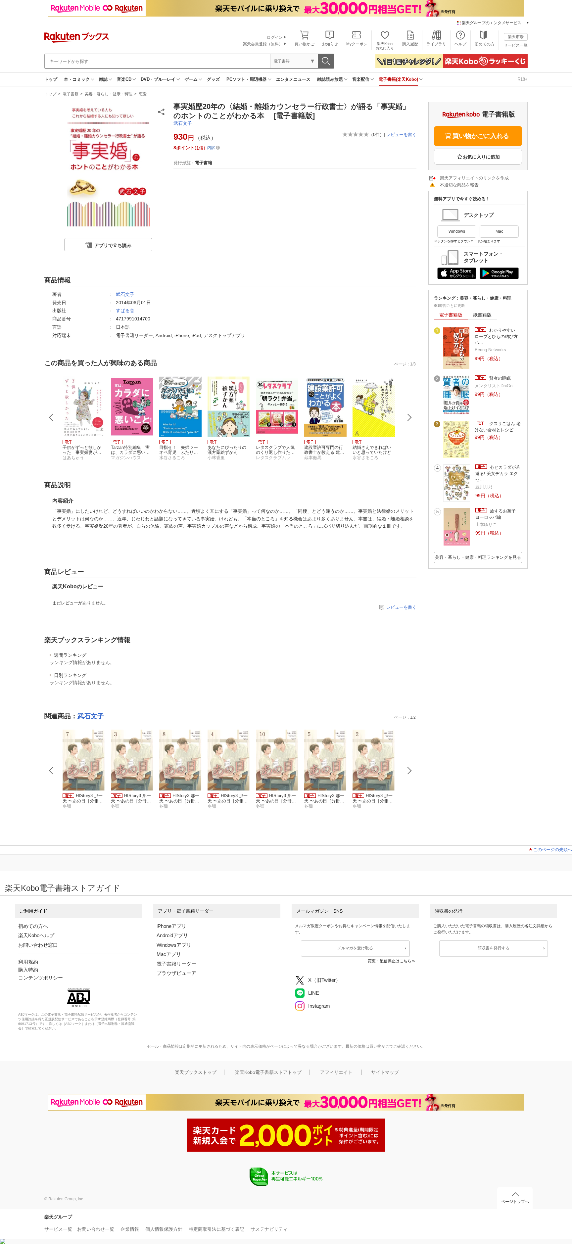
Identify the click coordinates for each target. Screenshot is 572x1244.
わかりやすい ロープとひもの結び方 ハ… (498, 336)
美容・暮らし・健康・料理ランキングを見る (478, 557)
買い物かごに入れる (481, 135)
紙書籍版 (482, 314)
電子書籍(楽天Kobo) (398, 79)
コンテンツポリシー (40, 978)
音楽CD (124, 79)
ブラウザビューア (176, 973)
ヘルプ (460, 44)
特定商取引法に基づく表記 (216, 1229)
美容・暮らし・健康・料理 (108, 94)
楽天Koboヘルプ (36, 935)
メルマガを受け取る (355, 948)
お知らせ (330, 44)
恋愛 (143, 94)
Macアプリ (169, 954)
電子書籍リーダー (176, 964)
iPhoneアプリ (171, 926)
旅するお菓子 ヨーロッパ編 (497, 513)
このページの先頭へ (552, 849)
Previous (51, 417)
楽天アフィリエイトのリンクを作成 (474, 177)
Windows (457, 231)
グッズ (213, 79)
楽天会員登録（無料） (263, 44)
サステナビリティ (269, 1229)
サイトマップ (385, 1072)
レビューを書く (401, 134)
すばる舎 (125, 310)
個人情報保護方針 (163, 1229)
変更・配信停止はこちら (389, 961)
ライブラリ (436, 44)
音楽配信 (360, 79)
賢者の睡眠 (499, 378)
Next (409, 417)
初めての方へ (33, 926)
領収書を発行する (493, 948)
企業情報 (129, 1229)
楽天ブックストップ (195, 1072)
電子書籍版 (450, 314)
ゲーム (191, 79)
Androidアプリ (172, 935)
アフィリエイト (336, 1072)
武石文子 (182, 123)
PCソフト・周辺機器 (246, 79)
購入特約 (28, 970)
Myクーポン (356, 44)
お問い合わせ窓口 (38, 945)
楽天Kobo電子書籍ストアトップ (268, 1072)
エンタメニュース (293, 79)
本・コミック (77, 79)
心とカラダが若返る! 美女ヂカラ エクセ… (497, 473)
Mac (499, 231)
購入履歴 (410, 44)
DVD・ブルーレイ (158, 79)
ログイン (275, 37)
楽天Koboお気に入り (385, 46)
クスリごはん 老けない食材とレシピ (498, 426)
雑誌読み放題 (330, 79)
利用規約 (28, 962)
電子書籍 (70, 94)
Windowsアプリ (174, 945)
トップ (50, 79)
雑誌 (103, 79)
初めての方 (485, 44)
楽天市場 (516, 36)
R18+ (522, 79)
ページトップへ (515, 1201)
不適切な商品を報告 (459, 184)
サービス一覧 (516, 45)
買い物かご (304, 44)
